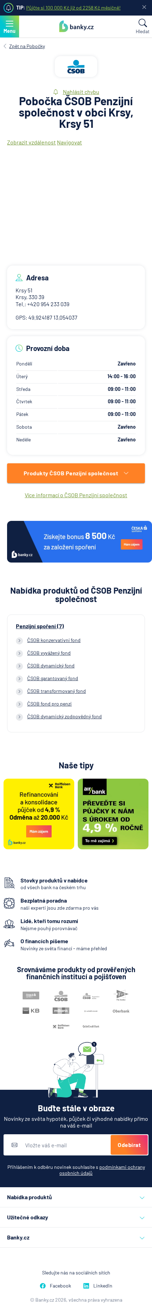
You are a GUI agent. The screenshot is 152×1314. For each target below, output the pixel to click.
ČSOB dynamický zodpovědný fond (64, 716)
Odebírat (129, 1144)
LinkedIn (102, 1286)
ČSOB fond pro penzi (49, 704)
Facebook (60, 1286)
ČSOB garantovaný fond (52, 678)
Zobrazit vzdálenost (31, 142)
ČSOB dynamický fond (51, 665)
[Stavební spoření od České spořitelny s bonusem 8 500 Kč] (79, 542)
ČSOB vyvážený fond (49, 653)
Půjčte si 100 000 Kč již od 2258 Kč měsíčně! (73, 8)
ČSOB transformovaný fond (56, 691)
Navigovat (69, 142)
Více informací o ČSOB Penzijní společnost (76, 495)
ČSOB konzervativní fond (54, 640)
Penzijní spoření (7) (40, 626)
